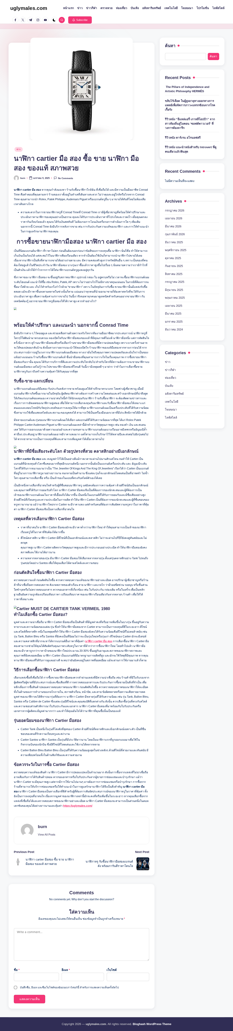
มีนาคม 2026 (173, 226)
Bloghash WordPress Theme (152, 1024)
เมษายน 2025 (173, 305)
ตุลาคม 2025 (173, 258)
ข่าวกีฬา (170, 370)
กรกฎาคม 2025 (174, 282)
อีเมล (66, 970)
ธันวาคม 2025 (174, 242)
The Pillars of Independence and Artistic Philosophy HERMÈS (187, 89)
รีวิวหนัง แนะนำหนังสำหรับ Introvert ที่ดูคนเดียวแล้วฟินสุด (190, 149)
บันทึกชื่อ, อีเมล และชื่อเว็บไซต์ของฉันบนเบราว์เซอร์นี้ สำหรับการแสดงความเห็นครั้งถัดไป (69, 987)
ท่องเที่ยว (170, 377)
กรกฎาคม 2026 (174, 210)
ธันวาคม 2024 (174, 329)
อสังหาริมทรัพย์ (174, 393)
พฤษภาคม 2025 (175, 297)
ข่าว (19, 149)
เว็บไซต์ (112, 970)
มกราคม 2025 (174, 321)
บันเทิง (169, 385)
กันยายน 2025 (174, 266)
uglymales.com (28, 8)
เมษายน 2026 (173, 218)
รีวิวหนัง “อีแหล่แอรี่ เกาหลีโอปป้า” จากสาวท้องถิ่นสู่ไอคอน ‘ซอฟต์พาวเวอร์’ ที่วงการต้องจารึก (190, 124)
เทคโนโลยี (171, 401)
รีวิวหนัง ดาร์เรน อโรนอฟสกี (183, 137)
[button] (80, 20)
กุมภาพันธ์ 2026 (175, 234)
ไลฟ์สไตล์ (171, 417)
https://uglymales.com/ (77, 805)
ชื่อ (17, 970)
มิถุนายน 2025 (174, 289)
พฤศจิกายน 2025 (175, 250)
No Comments (65, 178)
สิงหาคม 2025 (173, 274)
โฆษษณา (171, 409)
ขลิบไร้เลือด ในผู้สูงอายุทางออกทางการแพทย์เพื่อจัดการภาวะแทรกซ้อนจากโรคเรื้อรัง (190, 105)
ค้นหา (170, 45)
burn (42, 826)
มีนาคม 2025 (173, 313)
